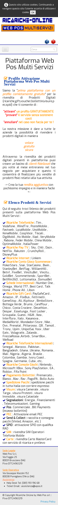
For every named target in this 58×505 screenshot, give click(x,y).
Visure (10, 389)
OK (32, 12)
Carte (10, 439)
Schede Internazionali (20, 283)
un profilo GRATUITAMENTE (29, 111)
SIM (8, 432)
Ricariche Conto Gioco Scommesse (28, 262)
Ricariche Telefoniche (20, 223)
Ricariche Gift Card (18, 294)
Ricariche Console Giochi (22, 365)
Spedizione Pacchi (17, 382)
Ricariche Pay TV (17, 247)
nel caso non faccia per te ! (29, 122)
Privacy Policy (48, 501)
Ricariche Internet (17, 258)
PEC (9, 414)
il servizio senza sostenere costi (29, 117)
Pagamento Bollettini (20, 375)
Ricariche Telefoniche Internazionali (29, 343)
